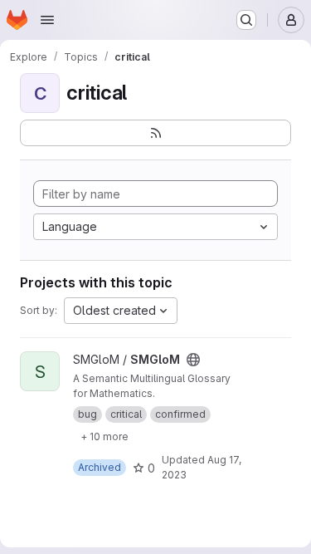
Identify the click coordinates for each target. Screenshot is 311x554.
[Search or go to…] (246, 20)
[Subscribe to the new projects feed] (155, 133)
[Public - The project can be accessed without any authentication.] (193, 359)
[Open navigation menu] (47, 20)
